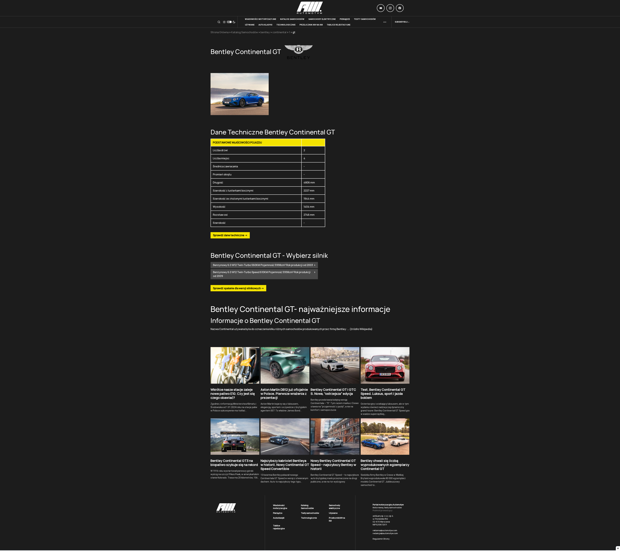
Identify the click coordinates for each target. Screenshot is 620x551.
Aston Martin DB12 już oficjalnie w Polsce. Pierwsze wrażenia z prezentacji (284, 393)
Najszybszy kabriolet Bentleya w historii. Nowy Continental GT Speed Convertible (285, 464)
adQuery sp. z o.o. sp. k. (383, 516)
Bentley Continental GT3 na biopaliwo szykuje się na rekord (234, 462)
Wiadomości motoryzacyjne (280, 507)
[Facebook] (400, 8)
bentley (265, 32)
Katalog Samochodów (244, 32)
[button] (218, 21)
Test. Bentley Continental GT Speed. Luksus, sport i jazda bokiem (383, 393)
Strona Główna (220, 32)
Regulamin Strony (381, 538)
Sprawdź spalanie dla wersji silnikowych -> (238, 288)
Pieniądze (277, 513)
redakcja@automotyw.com (385, 533)
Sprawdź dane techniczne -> (230, 235)
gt (294, 32)
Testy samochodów (310, 513)
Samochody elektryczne (334, 507)
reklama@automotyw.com (385, 530)
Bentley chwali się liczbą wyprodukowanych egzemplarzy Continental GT (385, 464)
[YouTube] (381, 8)
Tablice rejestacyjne (279, 527)
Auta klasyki (278, 518)
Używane (333, 513)
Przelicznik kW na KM (337, 519)
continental (279, 32)
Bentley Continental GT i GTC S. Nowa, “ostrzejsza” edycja (333, 391)
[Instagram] (390, 8)
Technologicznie (309, 518)
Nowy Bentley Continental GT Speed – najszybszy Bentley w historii (333, 464)
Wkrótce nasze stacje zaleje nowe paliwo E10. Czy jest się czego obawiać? (233, 393)
